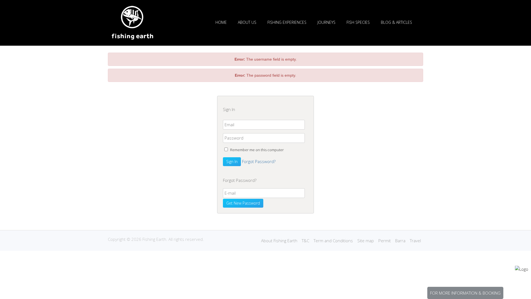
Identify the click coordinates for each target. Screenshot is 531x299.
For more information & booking (465, 293)
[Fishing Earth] (132, 38)
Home (221, 22)
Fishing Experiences (286, 22)
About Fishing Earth (279, 240)
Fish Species (358, 22)
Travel (415, 240)
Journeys (326, 22)
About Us (247, 22)
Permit (384, 240)
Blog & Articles (396, 22)
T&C (305, 240)
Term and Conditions (333, 240)
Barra (400, 240)
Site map (365, 240)
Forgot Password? (258, 161)
